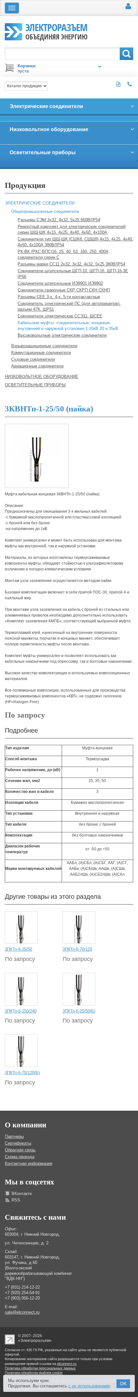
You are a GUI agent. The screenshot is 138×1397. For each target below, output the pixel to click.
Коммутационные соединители (41, 352)
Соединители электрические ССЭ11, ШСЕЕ (60, 316)
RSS (16, 1200)
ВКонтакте (22, 1193)
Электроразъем (56, 31)
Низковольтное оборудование (41, 376)
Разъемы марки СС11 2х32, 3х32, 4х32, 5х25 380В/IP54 (71, 264)
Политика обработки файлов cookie (34, 1373)
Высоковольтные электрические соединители (62, 335)
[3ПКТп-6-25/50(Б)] (79, 989)
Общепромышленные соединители (45, 211)
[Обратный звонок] (130, 84)
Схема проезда (19, 1156)
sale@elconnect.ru (22, 1312)
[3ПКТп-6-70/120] (79, 927)
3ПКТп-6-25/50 (18, 949)
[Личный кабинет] (128, 6)
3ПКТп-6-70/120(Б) (22, 1072)
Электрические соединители (39, 203)
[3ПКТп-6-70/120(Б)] (21, 1050)
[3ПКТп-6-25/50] (21, 927)
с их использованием (89, 1386)
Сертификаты (18, 1143)
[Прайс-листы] (118, 84)
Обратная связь (20, 1150)
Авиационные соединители (37, 366)
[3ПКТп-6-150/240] (21, 989)
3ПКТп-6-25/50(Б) (79, 1011)
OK (123, 1383)
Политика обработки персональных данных (40, 1368)
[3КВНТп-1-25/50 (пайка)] (37, 455)
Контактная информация (28, 1163)
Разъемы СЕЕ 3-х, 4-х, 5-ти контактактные (59, 296)
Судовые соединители (33, 359)
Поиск (126, 53)
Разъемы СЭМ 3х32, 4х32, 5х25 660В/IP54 (59, 219)
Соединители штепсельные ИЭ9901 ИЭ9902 (60, 283)
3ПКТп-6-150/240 (21, 1011)
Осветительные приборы (35, 385)
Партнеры (14, 1136)
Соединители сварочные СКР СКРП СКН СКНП (64, 290)
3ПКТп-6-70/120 (77, 949)
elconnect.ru (66, 1364)
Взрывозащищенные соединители (44, 345)
